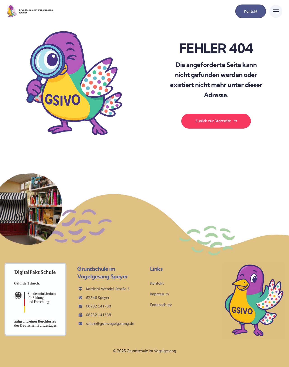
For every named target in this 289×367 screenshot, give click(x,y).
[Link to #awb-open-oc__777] (275, 11)
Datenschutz (161, 304)
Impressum (159, 293)
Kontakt (157, 283)
